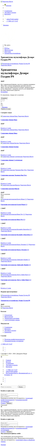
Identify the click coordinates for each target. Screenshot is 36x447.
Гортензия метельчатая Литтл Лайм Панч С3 (16, 280)
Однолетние (8, 315)
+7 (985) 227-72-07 (12, 21)
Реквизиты (7, 332)
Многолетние (8, 50)
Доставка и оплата (10, 12)
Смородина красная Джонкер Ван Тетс (14, 175)
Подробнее (4, 92)
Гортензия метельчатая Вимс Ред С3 (13, 219)
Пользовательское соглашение (13, 341)
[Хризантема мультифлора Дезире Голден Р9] (18, 65)
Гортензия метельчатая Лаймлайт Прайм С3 (16, 265)
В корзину (4, 98)
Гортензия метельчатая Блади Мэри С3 (14, 204)
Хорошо (3, 444)
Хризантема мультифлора (12, 53)
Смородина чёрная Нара (9, 120)
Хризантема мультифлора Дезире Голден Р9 (15, 300)
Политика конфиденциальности (14, 339)
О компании (8, 11)
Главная (8, 360)
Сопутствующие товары (12, 320)
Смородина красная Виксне (10, 188)
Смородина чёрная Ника (9, 133)
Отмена (3, 403)
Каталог (8, 5)
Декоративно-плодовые (11, 318)
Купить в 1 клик (5, 109)
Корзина (4, 107)
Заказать (9, 403)
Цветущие (7, 51)
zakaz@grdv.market (12, 19)
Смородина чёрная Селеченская (11, 160)
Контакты (7, 14)
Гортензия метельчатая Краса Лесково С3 (15, 250)
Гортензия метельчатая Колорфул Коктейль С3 (16, 234)
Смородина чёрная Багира (10, 147)
